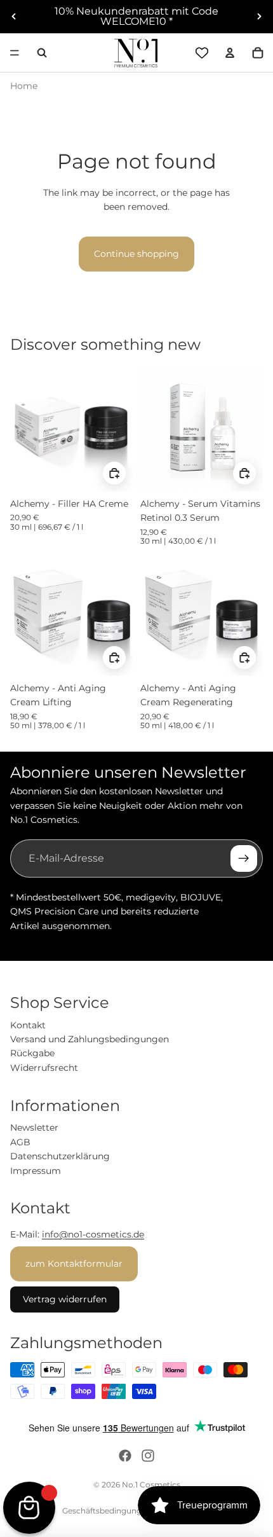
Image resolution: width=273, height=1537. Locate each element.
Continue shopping (136, 253)
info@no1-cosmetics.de (93, 1234)
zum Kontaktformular (74, 1263)
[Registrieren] (243, 858)
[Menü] (14, 52)
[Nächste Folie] (259, 17)
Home (23, 86)
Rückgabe (32, 1053)
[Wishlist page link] (202, 52)
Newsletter (34, 1127)
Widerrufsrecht (44, 1067)
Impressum (35, 1170)
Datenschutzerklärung (60, 1156)
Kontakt (28, 1025)
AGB (20, 1142)
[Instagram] (148, 1455)
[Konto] (230, 53)
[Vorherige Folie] (14, 17)
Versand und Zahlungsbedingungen (89, 1039)
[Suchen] (42, 53)
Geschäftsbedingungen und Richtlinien (136, 1510)
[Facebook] (125, 1455)
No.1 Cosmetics (151, 1484)
